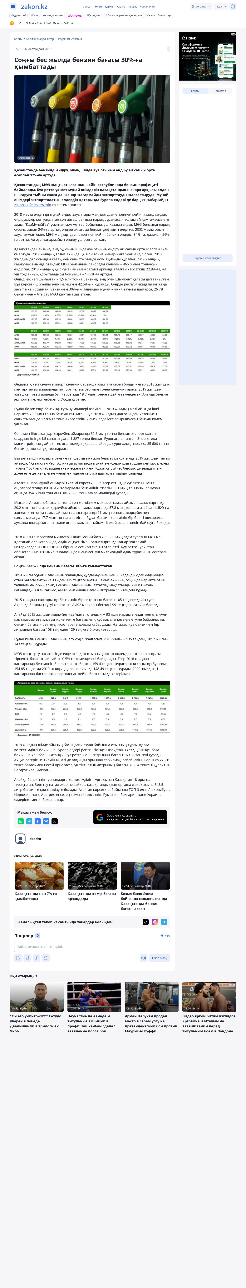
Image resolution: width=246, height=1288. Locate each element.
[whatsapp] (20, 821)
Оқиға (121, 6)
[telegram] (29, 821)
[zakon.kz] (34, 6)
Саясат (87, 6)
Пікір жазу (159, 958)
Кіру (167, 935)
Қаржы (109, 6)
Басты (18, 39)
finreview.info (40, 204)
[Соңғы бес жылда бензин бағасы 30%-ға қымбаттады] (92, 339)
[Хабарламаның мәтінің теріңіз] (92, 946)
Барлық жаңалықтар (40, 39)
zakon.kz (21, 204)
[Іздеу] (232, 6)
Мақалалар (147, 6)
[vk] (46, 821)
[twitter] (54, 821)
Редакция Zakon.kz (70, 39)
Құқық (132, 6)
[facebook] (37, 821)
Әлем (98, 6)
